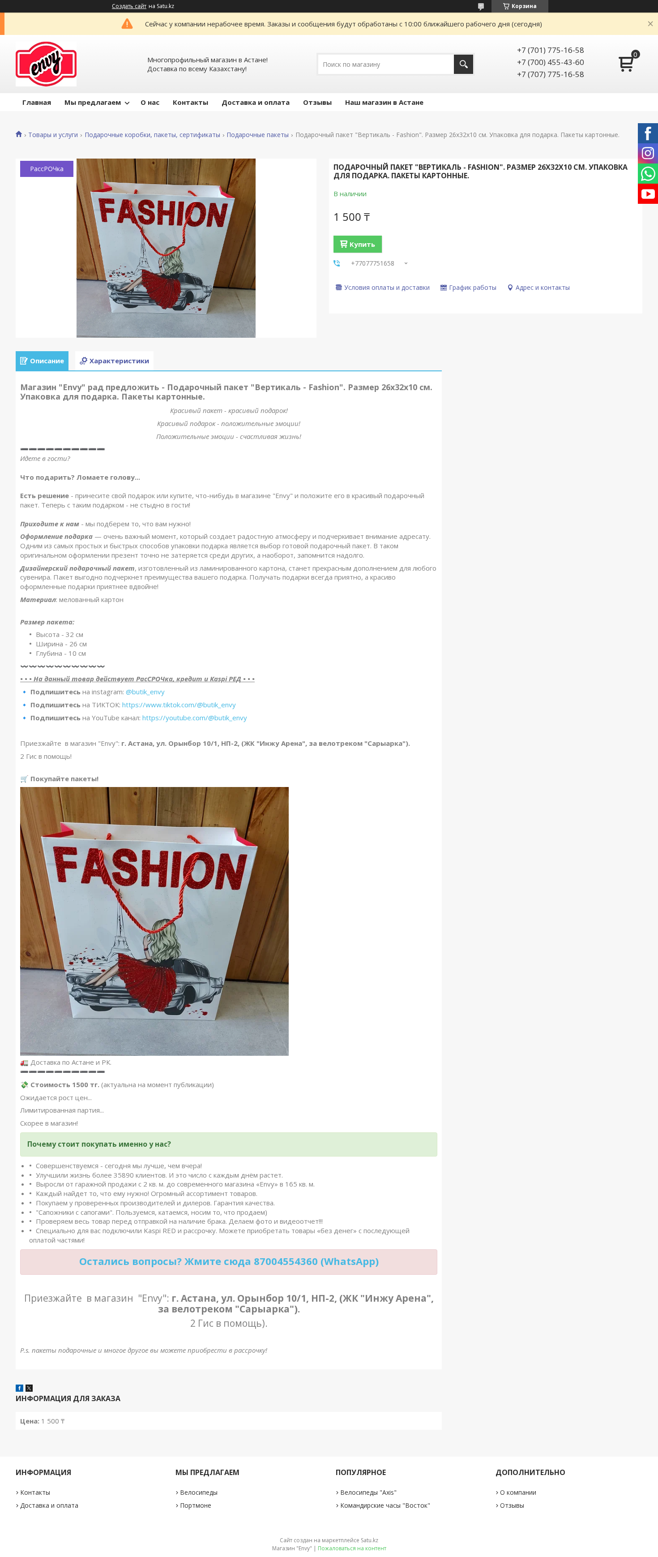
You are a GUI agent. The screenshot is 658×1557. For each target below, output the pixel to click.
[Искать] (463, 64)
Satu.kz (369, 1540)
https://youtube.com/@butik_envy (194, 717)
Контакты (190, 102)
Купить (362, 244)
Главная (36, 102)
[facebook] (19, 1389)
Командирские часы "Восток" (385, 1505)
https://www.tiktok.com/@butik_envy (179, 704)
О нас (150, 102)
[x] (29, 1389)
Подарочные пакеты (257, 135)
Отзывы (317, 102)
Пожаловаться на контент (352, 1548)
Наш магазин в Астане (384, 102)
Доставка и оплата (256, 102)
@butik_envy (145, 691)
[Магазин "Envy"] (46, 64)
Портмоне (195, 1505)
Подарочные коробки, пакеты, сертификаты (152, 135)
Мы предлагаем (92, 102)
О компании (518, 1492)
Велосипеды (199, 1492)
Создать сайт (129, 6)
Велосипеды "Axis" (368, 1492)
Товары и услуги (53, 135)
